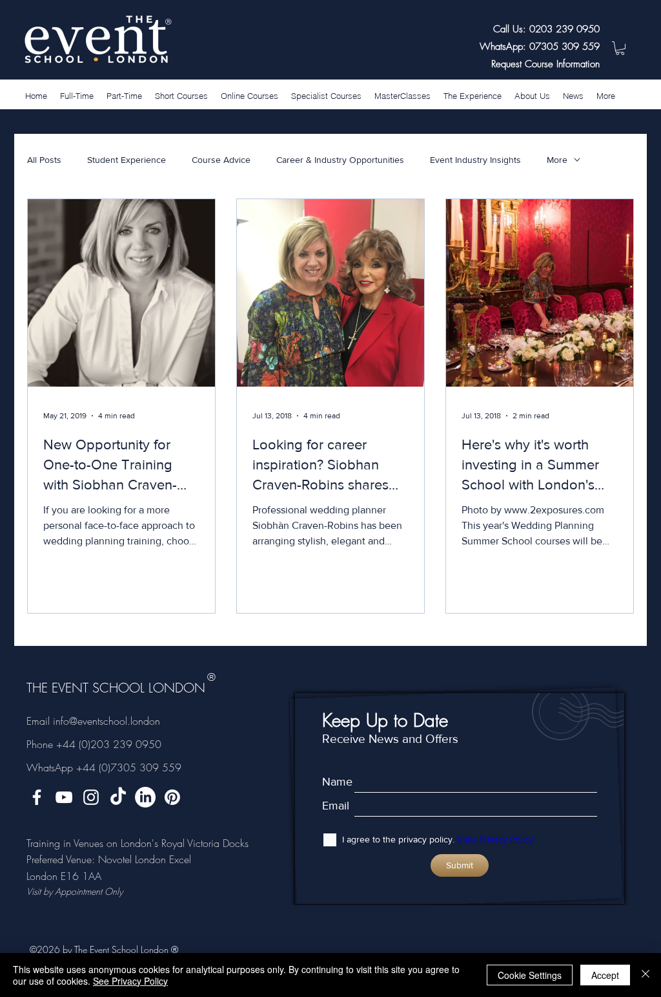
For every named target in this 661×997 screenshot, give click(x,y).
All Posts (44, 160)
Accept (605, 975)
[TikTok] (118, 797)
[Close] (645, 975)
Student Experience (126, 160)
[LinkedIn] (145, 797)
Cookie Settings (530, 975)
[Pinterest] (172, 797)
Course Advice (221, 160)
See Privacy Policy (130, 980)
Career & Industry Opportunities (340, 160)
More (557, 160)
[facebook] (36, 797)
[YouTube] (64, 797)
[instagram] (91, 797)
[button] (620, 48)
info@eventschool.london (106, 721)
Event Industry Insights (475, 160)
